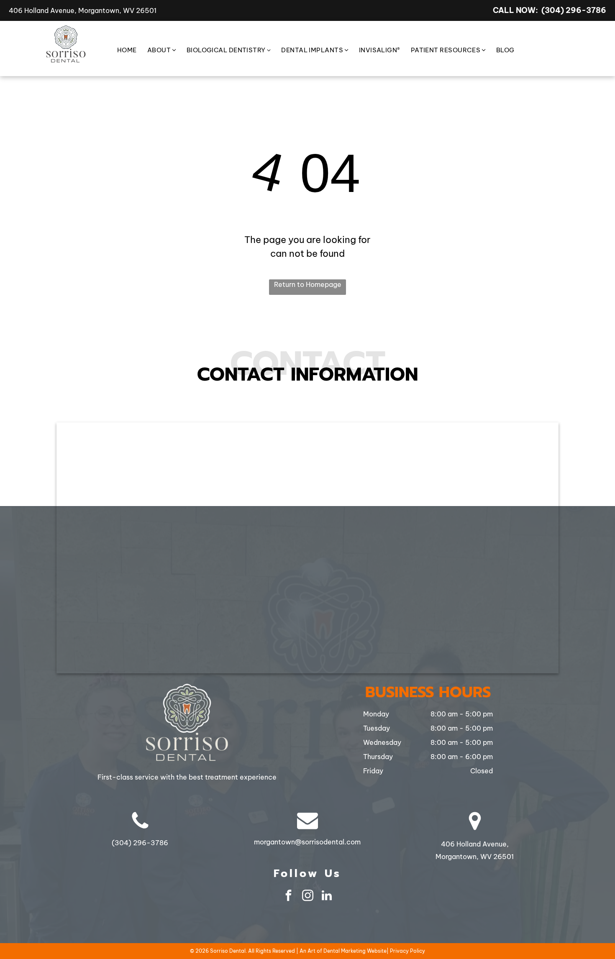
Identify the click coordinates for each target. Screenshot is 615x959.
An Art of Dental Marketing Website (343, 951)
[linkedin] (327, 896)
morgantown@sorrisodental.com (307, 842)
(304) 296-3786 (573, 10)
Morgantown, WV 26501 (475, 856)
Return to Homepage (307, 284)
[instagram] (307, 896)
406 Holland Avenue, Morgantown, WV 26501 (82, 10)
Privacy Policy (407, 951)
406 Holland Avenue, (475, 844)
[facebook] (288, 896)
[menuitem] (122, 50)
